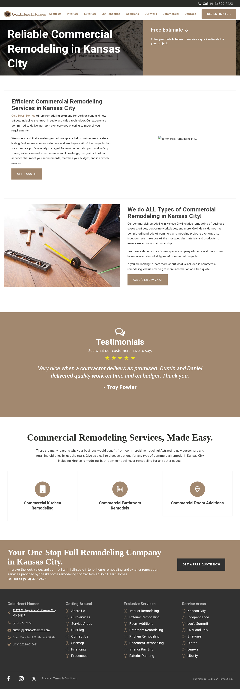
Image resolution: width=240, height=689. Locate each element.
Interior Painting (141, 649)
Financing (78, 649)
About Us (55, 14)
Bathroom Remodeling (146, 630)
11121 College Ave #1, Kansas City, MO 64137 (34, 613)
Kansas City (197, 611)
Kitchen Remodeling (144, 636)
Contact (190, 14)
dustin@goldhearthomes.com (31, 630)
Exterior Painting (141, 656)
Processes (79, 656)
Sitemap (77, 643)
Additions (132, 14)
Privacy (46, 678)
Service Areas (81, 624)
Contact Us (79, 636)
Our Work (151, 14)
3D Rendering (111, 14)
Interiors (73, 14)
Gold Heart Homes (23, 115)
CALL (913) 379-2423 (147, 279)
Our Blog (77, 630)
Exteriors (90, 14)
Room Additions (141, 624)
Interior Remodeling (144, 611)
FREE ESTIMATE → (219, 14)
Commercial (171, 14)
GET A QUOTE (26, 173)
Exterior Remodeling (144, 617)
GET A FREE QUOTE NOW (201, 564)
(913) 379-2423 (221, 4)
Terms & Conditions (65, 678)
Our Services (80, 617)
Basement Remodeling (146, 643)
